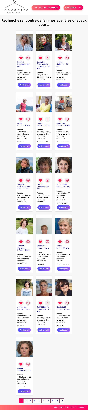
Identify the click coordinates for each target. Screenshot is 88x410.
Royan (58, 248)
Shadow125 (42, 246)
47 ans (26, 189)
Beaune (59, 125)
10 (62, 401)
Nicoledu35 (61, 307)
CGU (61, 407)
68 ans (46, 125)
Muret (39, 248)
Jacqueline (60, 123)
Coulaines (41, 187)
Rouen (19, 125)
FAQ (56, 407)
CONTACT (82, 407)
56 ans (67, 125)
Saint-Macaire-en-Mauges (43, 65)
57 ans (67, 187)
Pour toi (20, 62)
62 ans (46, 248)
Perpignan (21, 64)
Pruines (59, 187)
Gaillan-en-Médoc (21, 249)
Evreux (20, 309)
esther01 (21, 246)
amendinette (61, 184)
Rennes (59, 309)
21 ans (27, 309)
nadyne (59, 62)
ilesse (19, 123)
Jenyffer (20, 184)
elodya (39, 184)
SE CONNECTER (73, 7)
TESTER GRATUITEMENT (45, 7)
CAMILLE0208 (43, 307)
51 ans (27, 250)
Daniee (20, 368)
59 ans (66, 248)
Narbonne (60, 64)
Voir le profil (24, 85)
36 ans (27, 125)
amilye (59, 246)
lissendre (40, 62)
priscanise (21, 307)
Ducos (39, 123)
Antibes (20, 370)
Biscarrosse (41, 309)
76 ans (66, 309)
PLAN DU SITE (71, 407)
